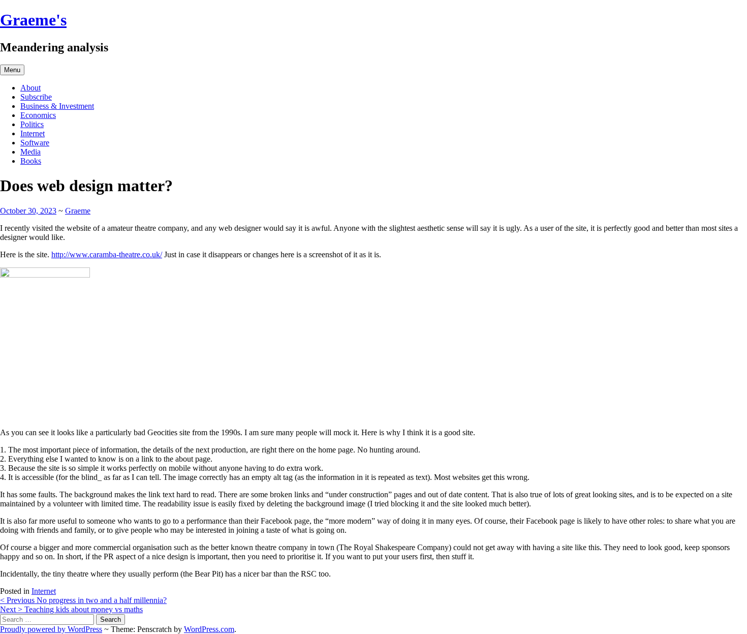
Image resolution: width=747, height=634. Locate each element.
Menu (12, 70)
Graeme (77, 210)
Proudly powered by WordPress (51, 629)
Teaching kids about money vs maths (71, 609)
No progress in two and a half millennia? (83, 600)
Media (30, 151)
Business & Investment (57, 106)
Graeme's (33, 20)
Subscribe (36, 97)
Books (30, 161)
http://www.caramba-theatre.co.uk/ (106, 254)
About (30, 87)
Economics (38, 115)
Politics (32, 124)
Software (34, 142)
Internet (32, 133)
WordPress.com (209, 629)
